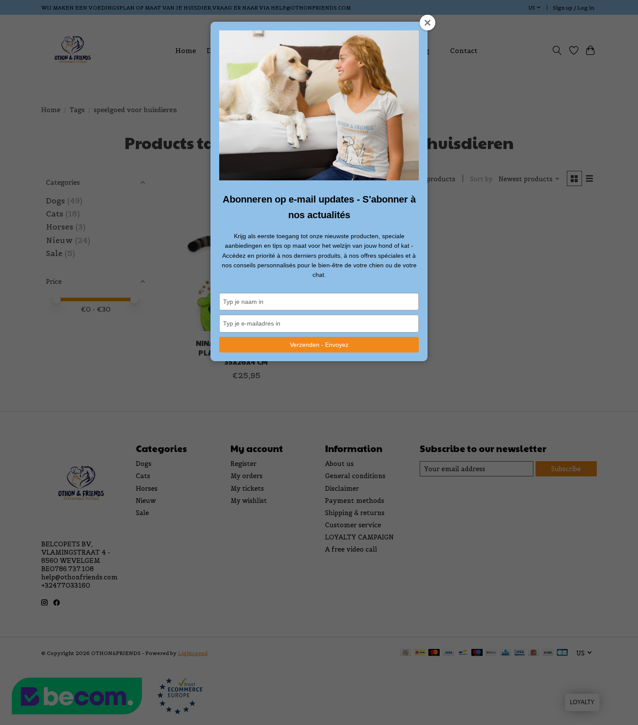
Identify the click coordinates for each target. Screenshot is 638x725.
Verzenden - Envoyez (319, 344)
